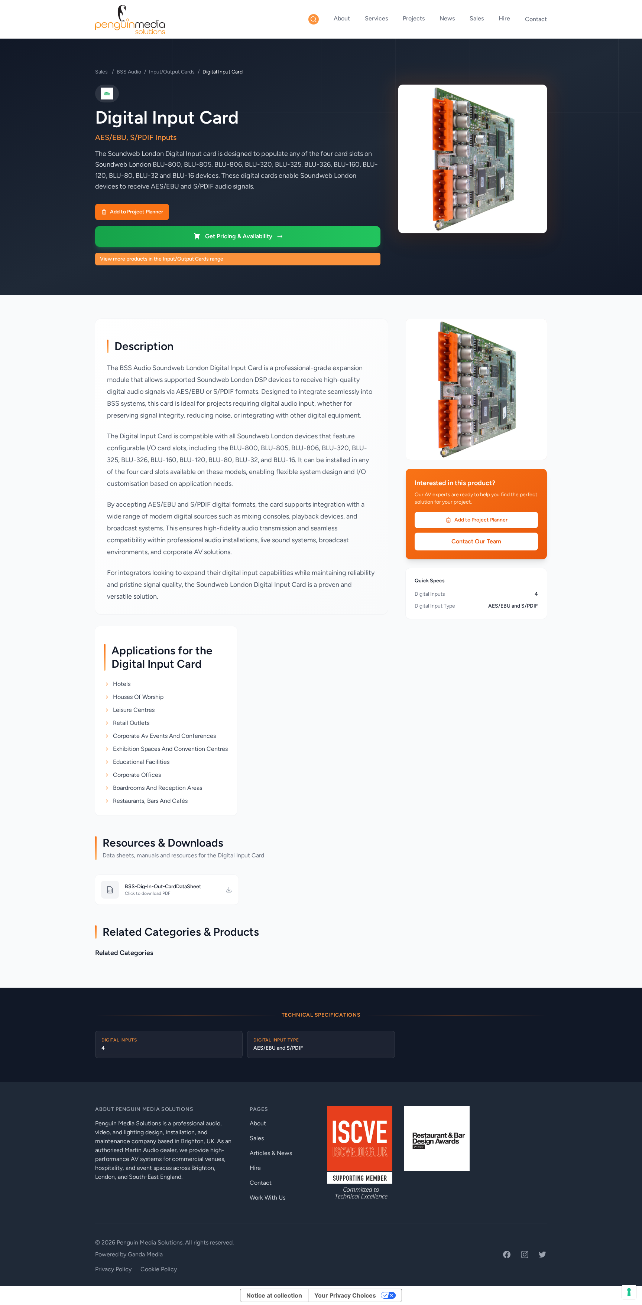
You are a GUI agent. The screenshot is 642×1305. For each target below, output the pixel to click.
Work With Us (267, 1197)
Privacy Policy (113, 1269)
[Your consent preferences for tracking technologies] (629, 1292)
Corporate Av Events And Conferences (164, 735)
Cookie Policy (158, 1269)
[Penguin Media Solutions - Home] (130, 19)
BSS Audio (129, 72)
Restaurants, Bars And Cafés (150, 800)
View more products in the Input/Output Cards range (161, 259)
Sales (477, 18)
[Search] (313, 19)
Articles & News (271, 1153)
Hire (504, 18)
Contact (536, 19)
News (447, 18)
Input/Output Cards (172, 72)
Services (376, 18)
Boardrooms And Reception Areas (157, 787)
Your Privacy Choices (345, 1295)
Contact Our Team (476, 541)
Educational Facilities (141, 761)
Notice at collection (274, 1295)
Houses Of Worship (138, 696)
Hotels (121, 683)
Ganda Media (145, 1254)
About (342, 18)
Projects (414, 18)
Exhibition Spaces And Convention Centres (170, 748)
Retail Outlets (131, 722)
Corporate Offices (137, 774)
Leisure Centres (134, 709)
